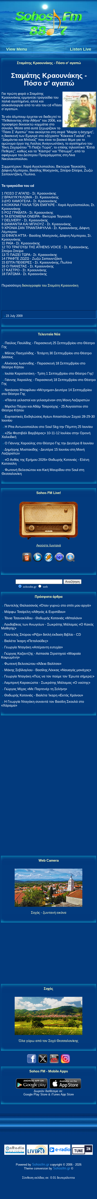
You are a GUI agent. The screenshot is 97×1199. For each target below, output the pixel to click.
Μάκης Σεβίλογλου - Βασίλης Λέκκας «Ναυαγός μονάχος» (47, 670)
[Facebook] (31, 1062)
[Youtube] (54, 1062)
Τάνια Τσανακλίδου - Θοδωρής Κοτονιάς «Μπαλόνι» (43, 618)
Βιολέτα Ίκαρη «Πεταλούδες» (26, 641)
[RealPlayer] (59, 561)
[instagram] (65, 1062)
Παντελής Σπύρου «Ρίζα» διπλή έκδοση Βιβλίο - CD (42, 634)
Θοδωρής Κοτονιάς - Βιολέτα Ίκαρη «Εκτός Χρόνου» (43, 695)
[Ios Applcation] (65, 1087)
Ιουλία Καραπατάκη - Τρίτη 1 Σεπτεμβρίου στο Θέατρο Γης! (49, 373)
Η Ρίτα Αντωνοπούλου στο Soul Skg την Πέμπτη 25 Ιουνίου (49, 427)
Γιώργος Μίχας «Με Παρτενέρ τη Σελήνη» (35, 689)
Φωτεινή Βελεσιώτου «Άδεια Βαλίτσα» (32, 664)
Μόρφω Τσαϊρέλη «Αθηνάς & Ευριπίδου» (34, 612)
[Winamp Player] (48, 561)
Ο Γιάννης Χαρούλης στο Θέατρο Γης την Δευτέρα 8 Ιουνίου (49, 443)
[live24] (37, 1154)
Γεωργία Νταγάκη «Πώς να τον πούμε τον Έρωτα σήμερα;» (49, 676)
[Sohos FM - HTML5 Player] (27, 561)
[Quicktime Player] (70, 561)
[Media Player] (38, 561)
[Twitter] (43, 1062)
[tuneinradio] (82, 1154)
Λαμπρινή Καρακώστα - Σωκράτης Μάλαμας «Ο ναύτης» (47, 682)
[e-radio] (60, 1154)
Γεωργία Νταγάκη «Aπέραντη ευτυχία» (33, 647)
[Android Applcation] (31, 1087)
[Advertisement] (48, 785)
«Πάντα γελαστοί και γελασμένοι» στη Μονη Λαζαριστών (47, 400)
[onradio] (15, 1154)
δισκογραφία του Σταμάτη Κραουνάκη (50, 285)
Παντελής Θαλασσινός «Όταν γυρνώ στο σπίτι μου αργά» (47, 605)
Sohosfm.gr (40, 1164)
